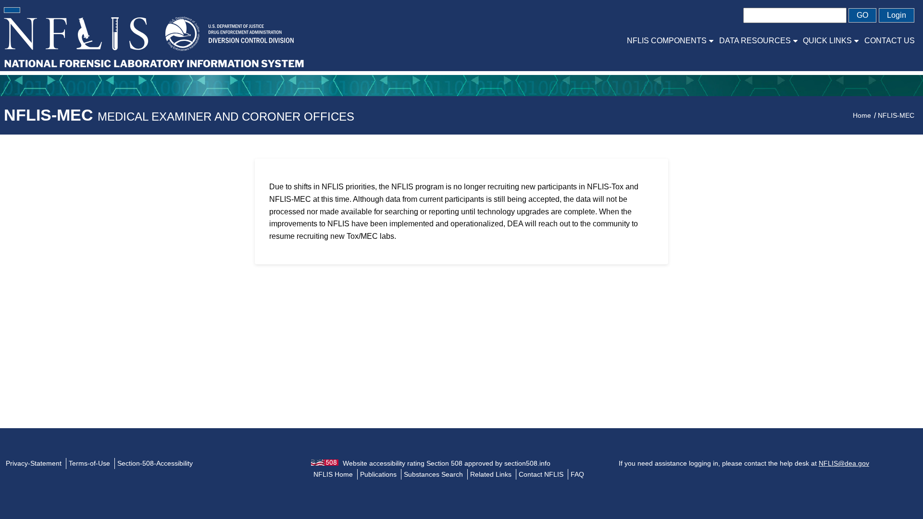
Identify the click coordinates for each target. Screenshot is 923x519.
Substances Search (433, 474)
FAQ (577, 474)
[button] (12, 10)
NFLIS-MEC (179, 115)
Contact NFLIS (541, 474)
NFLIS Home (333, 474)
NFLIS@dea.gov (844, 463)
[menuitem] (670, 40)
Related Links (490, 474)
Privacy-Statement (34, 463)
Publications (378, 474)
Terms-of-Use (89, 463)
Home (862, 115)
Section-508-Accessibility (155, 463)
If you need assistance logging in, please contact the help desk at (744, 463)
